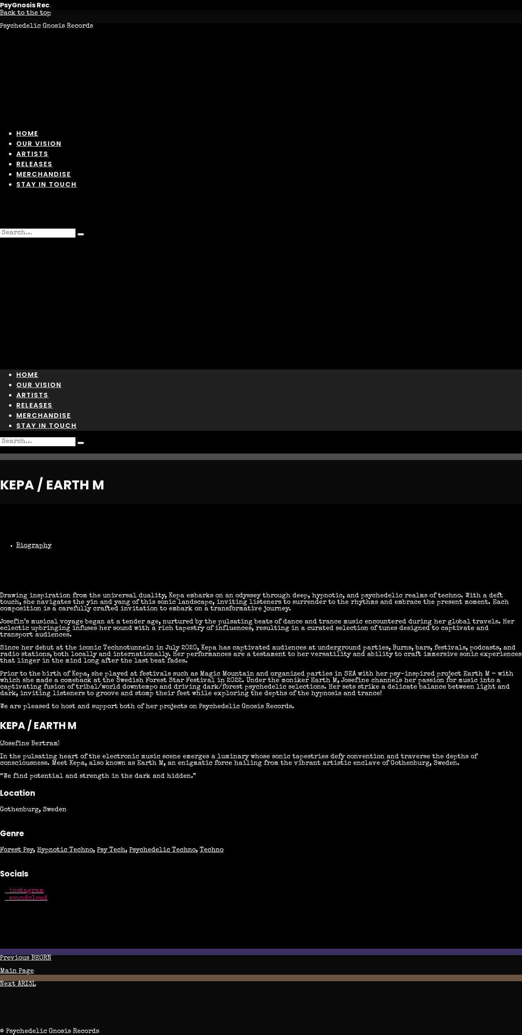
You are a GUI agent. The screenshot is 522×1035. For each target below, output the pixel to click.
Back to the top (25, 13)
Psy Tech (111, 850)
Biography (33, 546)
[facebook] (231, 212)
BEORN (25, 958)
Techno (211, 850)
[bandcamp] (270, 212)
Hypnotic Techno (65, 850)
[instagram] (251, 212)
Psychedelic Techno (162, 850)
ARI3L (18, 984)
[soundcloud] (290, 212)
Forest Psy (16, 850)
